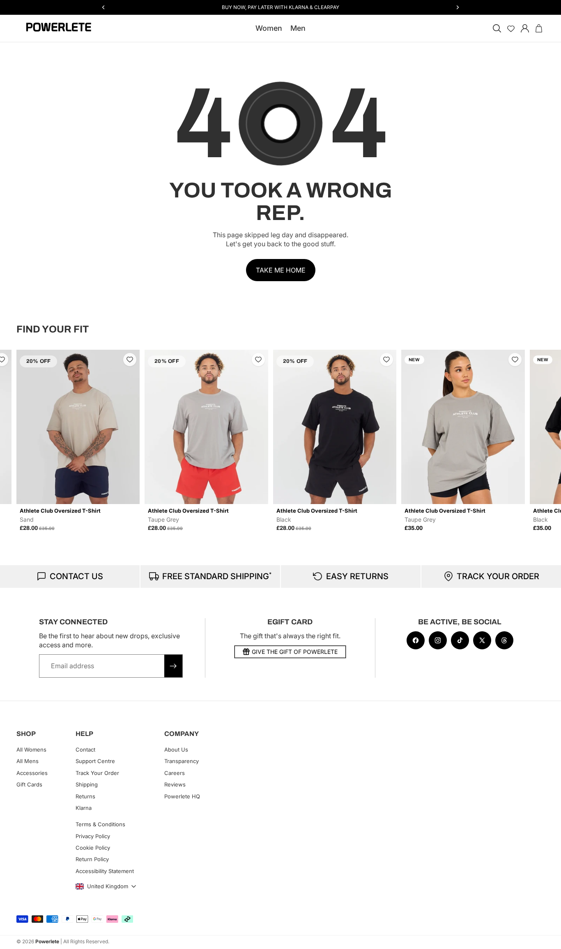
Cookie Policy (93, 847)
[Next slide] (536, 440)
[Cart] (539, 28)
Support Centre (95, 761)
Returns (85, 796)
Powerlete (47, 941)
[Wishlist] (511, 28)
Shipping (87, 784)
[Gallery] (78, 427)
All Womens (31, 749)
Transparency (181, 761)
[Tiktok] (460, 640)
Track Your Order (97, 773)
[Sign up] (173, 666)
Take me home (281, 270)
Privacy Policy (93, 835)
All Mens (27, 761)
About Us (176, 749)
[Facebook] (416, 640)
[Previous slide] (25, 440)
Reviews (175, 784)
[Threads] (504, 640)
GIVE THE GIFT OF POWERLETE (295, 651)
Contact (85, 749)
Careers (174, 773)
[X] (482, 640)
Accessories (32, 773)
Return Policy (92, 859)
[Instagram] (438, 640)
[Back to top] (545, 937)
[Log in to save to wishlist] (129, 359)
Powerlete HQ (182, 796)
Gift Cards (29, 784)
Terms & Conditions (100, 824)
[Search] (497, 28)
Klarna (84, 808)
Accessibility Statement (105, 871)
